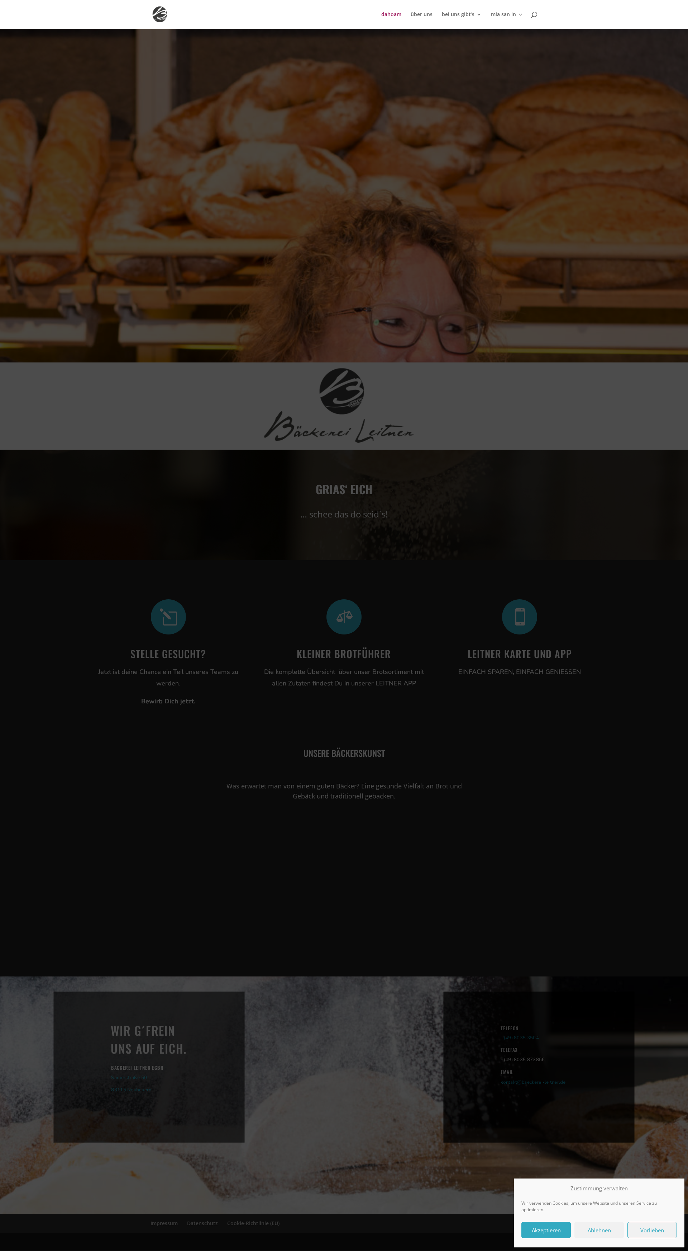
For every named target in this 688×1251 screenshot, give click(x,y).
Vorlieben (652, 1230)
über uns (422, 15)
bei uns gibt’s (458, 15)
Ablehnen (599, 1230)
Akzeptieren (546, 1230)
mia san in (503, 15)
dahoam (391, 15)
